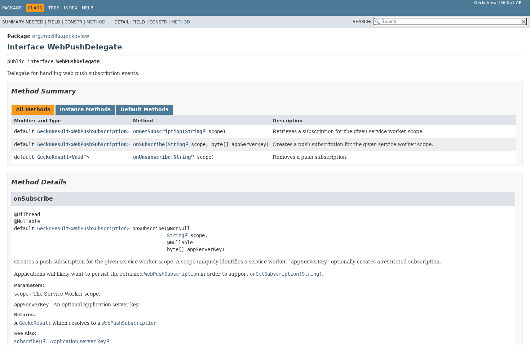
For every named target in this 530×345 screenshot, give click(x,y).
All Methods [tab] (33, 109)
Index (71, 7)
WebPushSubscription (99, 131)
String (193, 131)
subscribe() (28, 341)
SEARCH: (362, 21)
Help (87, 7)
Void (77, 157)
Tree (53, 7)
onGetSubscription (157, 131)
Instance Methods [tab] (85, 109)
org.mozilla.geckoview (60, 36)
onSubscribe (149, 144)
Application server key (78, 341)
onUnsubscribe (152, 157)
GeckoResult (53, 131)
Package (12, 7)
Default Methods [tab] (144, 109)
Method (96, 22)
